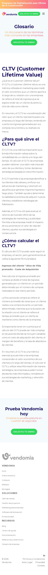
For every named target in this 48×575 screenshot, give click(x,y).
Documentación (9, 535)
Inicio (4, 471)
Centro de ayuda (9, 531)
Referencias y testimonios (12, 540)
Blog (4, 526)
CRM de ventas (8, 499)
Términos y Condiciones (34, 559)
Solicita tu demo (29, 14)
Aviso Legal (27, 562)
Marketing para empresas (12, 508)
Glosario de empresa (10, 544)
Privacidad (40, 562)
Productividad (8, 517)
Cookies (41, 565)
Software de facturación (12, 512)
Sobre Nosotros (8, 476)
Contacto (6, 480)
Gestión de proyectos (11, 503)
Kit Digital (6, 489)
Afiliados (5, 485)
